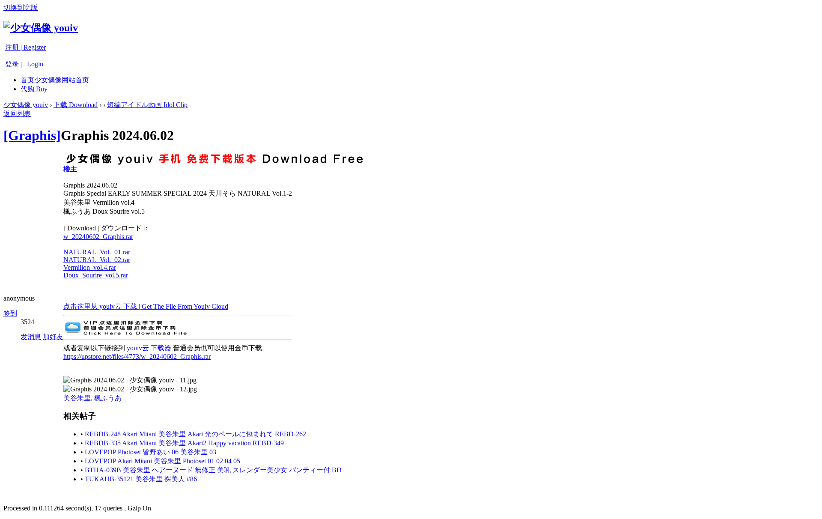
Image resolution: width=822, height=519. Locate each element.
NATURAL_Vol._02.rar (96, 259)
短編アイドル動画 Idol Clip (147, 104)
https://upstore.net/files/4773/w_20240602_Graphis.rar (137, 356)
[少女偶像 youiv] (40, 27)
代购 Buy (34, 88)
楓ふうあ (108, 398)
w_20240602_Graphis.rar (98, 236)
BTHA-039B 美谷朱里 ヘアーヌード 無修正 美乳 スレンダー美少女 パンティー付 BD (213, 470)
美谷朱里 (77, 398)
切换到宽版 (20, 7)
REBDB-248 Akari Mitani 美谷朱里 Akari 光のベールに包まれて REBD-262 (195, 434)
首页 (55, 80)
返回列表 (17, 113)
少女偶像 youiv (25, 104)
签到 (10, 313)
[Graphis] (32, 135)
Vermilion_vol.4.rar (89, 267)
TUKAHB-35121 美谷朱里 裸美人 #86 (141, 479)
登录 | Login (24, 64)
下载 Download (76, 104)
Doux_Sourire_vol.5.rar (95, 275)
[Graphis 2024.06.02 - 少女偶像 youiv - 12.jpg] (130, 389)
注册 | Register (25, 47)
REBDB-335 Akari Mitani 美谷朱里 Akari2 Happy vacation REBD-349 (184, 443)
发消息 (31, 336)
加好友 (53, 336)
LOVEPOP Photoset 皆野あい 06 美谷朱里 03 (150, 452)
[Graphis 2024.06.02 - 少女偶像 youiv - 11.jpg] (130, 380)
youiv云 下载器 (149, 348)
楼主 (70, 169)
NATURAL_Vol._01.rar (96, 252)
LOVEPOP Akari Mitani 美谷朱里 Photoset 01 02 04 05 (162, 461)
